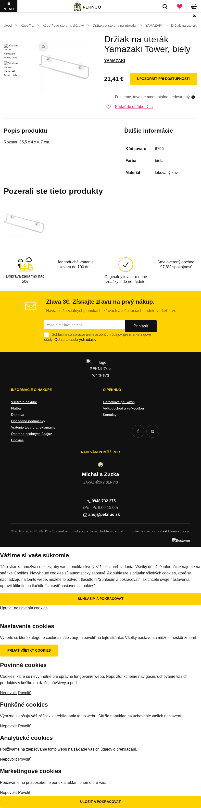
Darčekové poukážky (119, 402)
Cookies (17, 440)
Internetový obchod (147, 531)
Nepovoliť (8, 693)
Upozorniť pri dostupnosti (163, 79)
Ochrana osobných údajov (75, 339)
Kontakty (109, 415)
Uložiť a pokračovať (100, 802)
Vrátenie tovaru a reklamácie (33, 427)
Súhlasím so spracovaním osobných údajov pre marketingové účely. (97, 337)
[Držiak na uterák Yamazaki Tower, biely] (63, 67)
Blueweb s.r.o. (179, 531)
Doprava (17, 415)
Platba (16, 408)
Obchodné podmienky (28, 421)
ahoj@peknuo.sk (104, 514)
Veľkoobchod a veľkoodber (123, 408)
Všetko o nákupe (24, 402)
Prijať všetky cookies (29, 650)
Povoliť (24, 693)
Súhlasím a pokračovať (101, 599)
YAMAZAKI (114, 61)
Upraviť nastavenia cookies (24, 608)
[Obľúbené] (179, 6)
